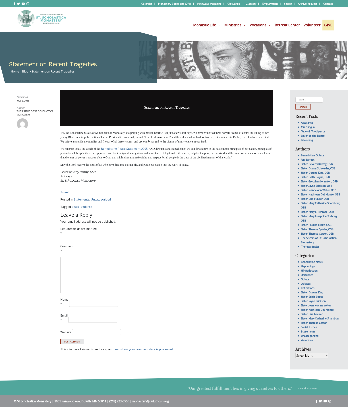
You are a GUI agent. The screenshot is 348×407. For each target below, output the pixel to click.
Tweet (64, 192)
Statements (81, 199)
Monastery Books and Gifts (174, 3)
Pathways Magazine (209, 3)
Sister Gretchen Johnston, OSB (319, 181)
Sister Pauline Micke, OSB (316, 225)
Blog (25, 71)
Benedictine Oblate (312, 155)
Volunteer (312, 24)
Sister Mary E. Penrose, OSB (317, 212)
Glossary (251, 3)
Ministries (232, 24)
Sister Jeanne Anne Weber (316, 305)
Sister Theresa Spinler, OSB (317, 229)
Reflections (307, 288)
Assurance (307, 122)
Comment (67, 248)
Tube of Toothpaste (313, 131)
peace (76, 207)
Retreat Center (287, 24)
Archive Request (307, 3)
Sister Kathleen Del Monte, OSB (320, 194)
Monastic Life (204, 24)
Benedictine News (312, 262)
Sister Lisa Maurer (312, 314)
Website (65, 332)
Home (15, 71)
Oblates (306, 283)
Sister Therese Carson (314, 323)
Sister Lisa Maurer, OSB (315, 199)
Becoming (307, 140)
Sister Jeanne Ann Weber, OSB (318, 190)
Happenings (308, 266)
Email (64, 317)
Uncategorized (101, 199)
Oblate (305, 279)
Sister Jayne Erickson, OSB (316, 185)
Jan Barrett (307, 159)
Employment (270, 3)
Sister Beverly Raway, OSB (317, 164)
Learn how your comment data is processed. (143, 349)
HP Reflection (309, 270)
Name (64, 301)
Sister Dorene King (312, 292)
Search (288, 3)
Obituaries (233, 3)
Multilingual (308, 127)
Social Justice (309, 327)
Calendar (146, 3)
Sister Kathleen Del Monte (317, 309)
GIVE (328, 24)
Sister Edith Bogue (312, 296)
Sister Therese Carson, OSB (317, 233)
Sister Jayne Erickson (313, 301)
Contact (328, 3)
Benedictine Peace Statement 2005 (124, 149)
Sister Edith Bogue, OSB (315, 177)
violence (86, 207)
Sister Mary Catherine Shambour (320, 318)
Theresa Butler (310, 246)
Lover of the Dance (313, 135)
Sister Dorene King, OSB (315, 172)
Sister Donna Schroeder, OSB (318, 168)
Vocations (258, 24)
